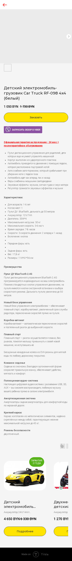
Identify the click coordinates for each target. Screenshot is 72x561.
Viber (6, 127)
